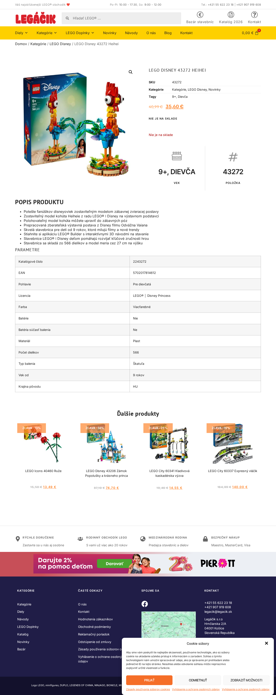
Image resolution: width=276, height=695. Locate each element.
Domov (21, 44)
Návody (131, 33)
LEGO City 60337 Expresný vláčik (232, 471)
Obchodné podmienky (94, 627)
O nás (151, 33)
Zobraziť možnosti (246, 680)
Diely (20, 611)
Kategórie (38, 44)
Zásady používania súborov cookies (148, 689)
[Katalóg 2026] (231, 14)
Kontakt (254, 22)
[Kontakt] (254, 14)
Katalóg (22, 634)
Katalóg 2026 (231, 22)
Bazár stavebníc (200, 22)
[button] (267, 643)
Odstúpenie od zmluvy (94, 642)
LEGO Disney (60, 44)
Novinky (109, 33)
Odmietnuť (198, 680)
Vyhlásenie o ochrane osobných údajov (196, 689)
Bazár (21, 649)
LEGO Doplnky (28, 627)
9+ (174, 96)
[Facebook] (144, 604)
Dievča (183, 96)
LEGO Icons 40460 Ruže (43, 471)
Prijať (149, 680)
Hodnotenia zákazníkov (95, 619)
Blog (168, 33)
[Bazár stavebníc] (200, 14)
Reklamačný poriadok (94, 634)
